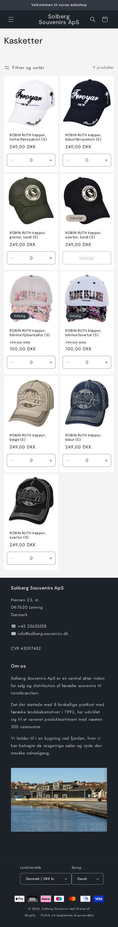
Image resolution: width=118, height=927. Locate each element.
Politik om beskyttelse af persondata (67, 915)
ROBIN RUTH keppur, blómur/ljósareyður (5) (30, 332)
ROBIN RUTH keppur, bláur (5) (83, 437)
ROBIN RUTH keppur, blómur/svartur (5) (83, 332)
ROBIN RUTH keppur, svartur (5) (28, 535)
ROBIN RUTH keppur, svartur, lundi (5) (83, 235)
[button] (11, 19)
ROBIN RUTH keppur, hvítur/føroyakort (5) (28, 137)
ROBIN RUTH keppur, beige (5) (28, 437)
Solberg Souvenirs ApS (58, 908)
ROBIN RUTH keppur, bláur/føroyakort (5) (83, 137)
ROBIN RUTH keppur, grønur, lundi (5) (28, 235)
